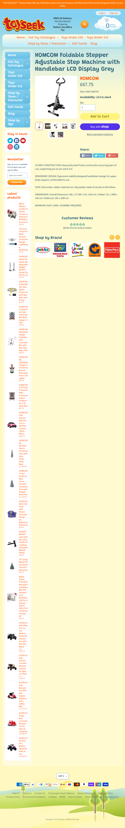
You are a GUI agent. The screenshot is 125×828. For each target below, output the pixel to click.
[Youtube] (23, 140)
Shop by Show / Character (49, 44)
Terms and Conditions (34, 797)
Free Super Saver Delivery (61, 793)
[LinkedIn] (16, 147)
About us (27, 793)
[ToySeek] (24, 24)
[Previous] (112, 237)
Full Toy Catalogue (44, 38)
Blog (94, 43)
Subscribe (17, 182)
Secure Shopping (86, 793)
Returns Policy (105, 793)
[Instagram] (10, 147)
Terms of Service (93, 797)
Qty (82, 102)
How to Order (75, 797)
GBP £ (61, 776)
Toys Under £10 (97, 37)
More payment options (100, 134)
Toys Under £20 (72, 37)
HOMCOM (89, 78)
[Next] (117, 237)
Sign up (114, 13)
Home (21, 37)
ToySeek (61, 819)
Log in (102, 13)
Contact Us (39, 793)
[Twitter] (10, 140)
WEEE (62, 797)
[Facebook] (16, 140)
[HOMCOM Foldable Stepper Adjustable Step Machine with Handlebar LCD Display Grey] (39, 126)
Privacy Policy (13, 797)
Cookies (52, 797)
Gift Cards (79, 43)
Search (16, 793)
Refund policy (112, 797)
